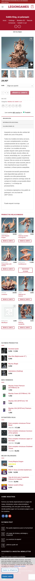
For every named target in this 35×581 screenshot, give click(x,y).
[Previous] (4, 53)
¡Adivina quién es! (12, 545)
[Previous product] (19, 26)
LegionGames (17, 6)
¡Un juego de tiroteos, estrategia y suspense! (17, 534)
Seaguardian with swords (6, 264)
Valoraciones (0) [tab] (8, 126)
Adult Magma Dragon (5, 236)
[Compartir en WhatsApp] (3, 105)
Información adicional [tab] (10, 122)
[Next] (30, 53)
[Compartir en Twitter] (9, 105)
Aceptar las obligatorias (10, 570)
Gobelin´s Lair (22, 23)
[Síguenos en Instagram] (6, 516)
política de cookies (19, 566)
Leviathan (4, 294)
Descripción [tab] (7, 118)
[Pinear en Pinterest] (16, 105)
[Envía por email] (13, 105)
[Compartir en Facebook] (6, 105)
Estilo (2, 85)
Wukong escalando (21, 323)
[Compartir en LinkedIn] (19, 105)
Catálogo (12, 20)
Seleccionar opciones (25, 270)
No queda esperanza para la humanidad (19, 528)
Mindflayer (4, 322)
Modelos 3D (21, 20)
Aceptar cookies (7, 576)
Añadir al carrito (19, 93)
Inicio (4, 20)
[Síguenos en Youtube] (9, 516)
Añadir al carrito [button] (8, 241)
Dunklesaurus (22, 264)
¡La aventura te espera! (13, 539)
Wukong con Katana (22, 295)
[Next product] (15, 26)
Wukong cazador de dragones (23, 236)
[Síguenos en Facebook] (3, 516)
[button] (2, 7)
